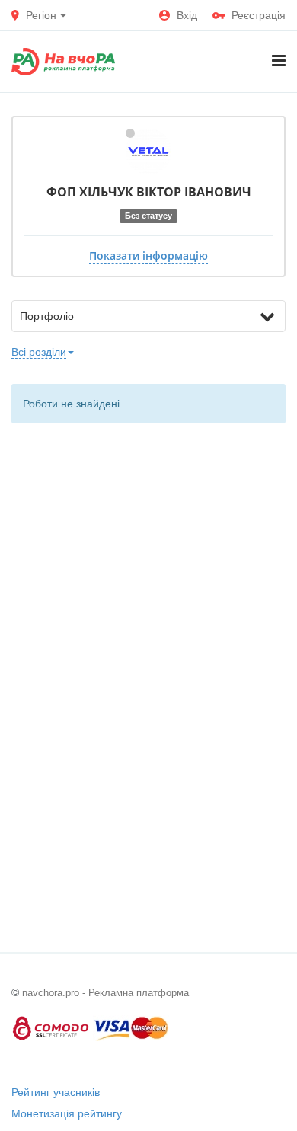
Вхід (187, 15)
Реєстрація (259, 15)
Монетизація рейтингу (66, 1113)
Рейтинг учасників (55, 1092)
